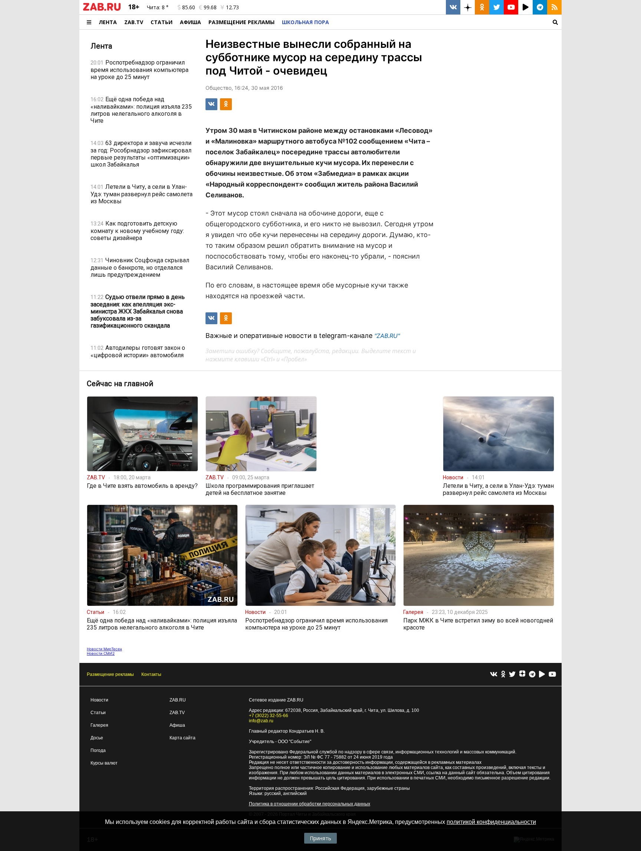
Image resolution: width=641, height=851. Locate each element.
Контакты (151, 674)
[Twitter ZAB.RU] (496, 7)
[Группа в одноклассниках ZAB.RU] (482, 7)
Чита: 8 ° (157, 7)
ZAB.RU (178, 700)
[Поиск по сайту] (447, 22)
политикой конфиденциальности (491, 822)
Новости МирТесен (104, 649)
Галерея (99, 725)
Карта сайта (182, 737)
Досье (97, 737)
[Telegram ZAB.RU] (540, 7)
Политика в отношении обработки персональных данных (309, 803)
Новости (99, 700)
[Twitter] (512, 674)
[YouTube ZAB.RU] (511, 7)
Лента (108, 22)
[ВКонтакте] (493, 674)
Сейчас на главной (120, 383)
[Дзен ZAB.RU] (467, 7)
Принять (320, 838)
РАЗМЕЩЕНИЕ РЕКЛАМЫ (241, 22)
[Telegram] (532, 674)
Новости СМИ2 (101, 653)
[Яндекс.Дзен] (522, 674)
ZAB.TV (133, 22)
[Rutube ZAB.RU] (525, 7)
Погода (98, 750)
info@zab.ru (261, 720)
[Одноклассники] (503, 674)
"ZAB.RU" (387, 335)
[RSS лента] (554, 7)
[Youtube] (552, 674)
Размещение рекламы (110, 674)
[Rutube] (542, 674)
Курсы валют (104, 763)
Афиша (190, 22)
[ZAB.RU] (102, 9)
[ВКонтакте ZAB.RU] (453, 7)
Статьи (161, 22)
